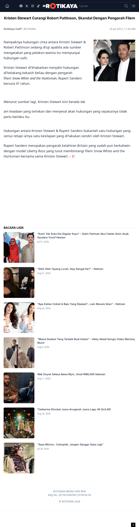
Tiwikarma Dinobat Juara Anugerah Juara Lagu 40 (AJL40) (74, 409)
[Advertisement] (69, 188)
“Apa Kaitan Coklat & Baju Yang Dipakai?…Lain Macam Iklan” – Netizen (81, 303)
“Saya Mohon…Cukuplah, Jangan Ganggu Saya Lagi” (70, 444)
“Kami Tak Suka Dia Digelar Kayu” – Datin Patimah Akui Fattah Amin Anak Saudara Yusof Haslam (83, 235)
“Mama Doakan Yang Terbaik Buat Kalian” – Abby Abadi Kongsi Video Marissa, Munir (86, 341)
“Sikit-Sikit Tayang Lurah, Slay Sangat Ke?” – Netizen (70, 268)
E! (73, 156)
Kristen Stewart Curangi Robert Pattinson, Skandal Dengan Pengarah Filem (69, 18)
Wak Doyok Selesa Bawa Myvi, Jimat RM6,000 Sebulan (71, 374)
